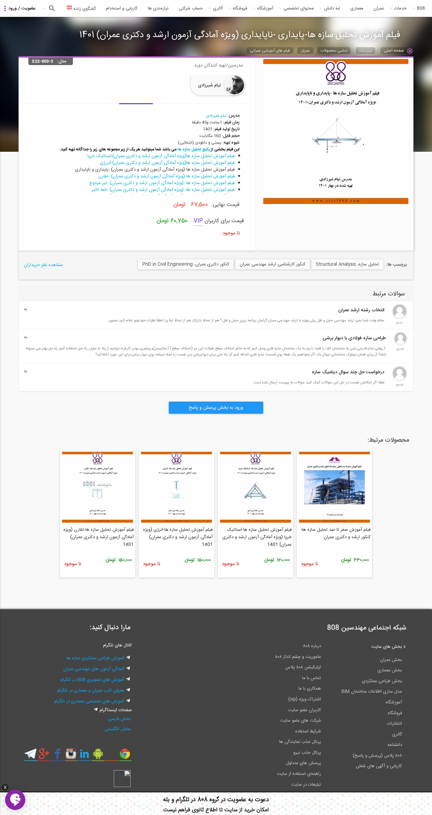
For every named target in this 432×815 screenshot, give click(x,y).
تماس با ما (311, 678)
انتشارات (394, 723)
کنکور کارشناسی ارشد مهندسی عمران (272, 264)
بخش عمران (391, 660)
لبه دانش (332, 8)
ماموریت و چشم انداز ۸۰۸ (298, 657)
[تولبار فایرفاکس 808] (111, 756)
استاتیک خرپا (98, 156)
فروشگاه (240, 8)
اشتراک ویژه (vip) (304, 699)
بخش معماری (389, 670)
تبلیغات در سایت (306, 784)
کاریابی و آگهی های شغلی (379, 766)
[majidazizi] (399, 379)
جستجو (51, 8)
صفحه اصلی (394, 50)
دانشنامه (394, 745)
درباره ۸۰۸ (312, 646)
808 (421, 8)
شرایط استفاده (308, 731)
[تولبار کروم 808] (125, 756)
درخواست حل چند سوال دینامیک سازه (348, 372)
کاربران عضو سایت (304, 710)
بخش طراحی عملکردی (382, 681)
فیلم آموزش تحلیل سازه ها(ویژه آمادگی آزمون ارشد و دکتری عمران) (173, 156)
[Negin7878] (399, 317)
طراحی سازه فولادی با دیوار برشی (354, 338)
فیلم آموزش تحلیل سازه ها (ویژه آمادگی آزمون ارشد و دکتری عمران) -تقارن (166, 176)
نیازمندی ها (158, 8)
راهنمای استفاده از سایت (299, 774)
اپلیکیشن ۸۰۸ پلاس (303, 667)
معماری (356, 8)
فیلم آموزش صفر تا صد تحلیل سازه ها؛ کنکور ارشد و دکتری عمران (336, 533)
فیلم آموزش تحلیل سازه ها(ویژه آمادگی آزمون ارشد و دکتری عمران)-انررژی (167, 163)
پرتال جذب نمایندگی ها (300, 742)
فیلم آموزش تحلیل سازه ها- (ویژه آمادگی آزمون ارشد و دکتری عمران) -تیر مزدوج (162, 183)
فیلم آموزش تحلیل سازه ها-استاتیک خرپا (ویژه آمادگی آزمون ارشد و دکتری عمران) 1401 (257, 537)
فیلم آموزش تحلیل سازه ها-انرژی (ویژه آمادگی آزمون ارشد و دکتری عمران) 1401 (178, 537)
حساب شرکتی (191, 8)
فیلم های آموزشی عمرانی (270, 50)
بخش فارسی (119, 719)
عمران (379, 8)
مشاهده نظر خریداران (43, 265)
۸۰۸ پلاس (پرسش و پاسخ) (377, 755)
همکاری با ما (309, 688)
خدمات (400, 8)
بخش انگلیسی (118, 729)
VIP (198, 221)
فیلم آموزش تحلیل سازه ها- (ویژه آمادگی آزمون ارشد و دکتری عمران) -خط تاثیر (163, 190)
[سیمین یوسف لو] (400, 343)
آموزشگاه (265, 8)
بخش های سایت (386, 646)
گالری (218, 8)
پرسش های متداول (303, 763)
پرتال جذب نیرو (307, 752)
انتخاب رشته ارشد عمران (361, 310)
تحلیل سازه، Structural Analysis (347, 264)
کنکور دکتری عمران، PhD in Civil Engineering (185, 264)
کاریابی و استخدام (122, 8)
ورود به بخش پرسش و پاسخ (216, 408)
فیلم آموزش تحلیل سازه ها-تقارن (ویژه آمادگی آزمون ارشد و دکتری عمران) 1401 (98, 537)
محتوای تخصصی (299, 8)
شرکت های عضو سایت (300, 720)
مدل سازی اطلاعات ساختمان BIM (372, 691)
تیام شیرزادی (209, 85)
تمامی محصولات (334, 50)
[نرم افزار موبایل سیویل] (98, 756)
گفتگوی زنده (84, 8)
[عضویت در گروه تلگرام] (30, 756)
